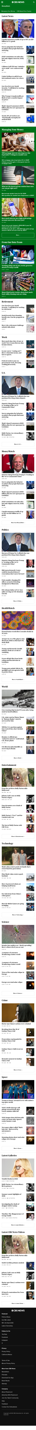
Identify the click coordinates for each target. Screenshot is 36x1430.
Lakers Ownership (7, 1326)
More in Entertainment (17, 836)
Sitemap (4, 1383)
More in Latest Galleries (17, 1225)
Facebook (5, 1337)
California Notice (7, 1354)
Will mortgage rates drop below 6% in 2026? (15, 160)
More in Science (17, 993)
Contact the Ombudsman (9, 1407)
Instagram (5, 1340)
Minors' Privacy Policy (8, 1363)
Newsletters (5, 1371)
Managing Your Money (8, 11)
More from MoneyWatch (17, 522)
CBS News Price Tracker (24, 11)
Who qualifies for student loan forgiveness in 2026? (18, 195)
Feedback (5, 1404)
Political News (6, 1317)
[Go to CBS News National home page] (18, 2)
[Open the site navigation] (6, 2)
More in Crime (17, 1070)
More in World (17, 758)
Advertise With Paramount (10, 1395)
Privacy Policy (6, 1351)
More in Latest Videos (17, 1303)
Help (3, 1401)
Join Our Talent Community (10, 1398)
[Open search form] (34, 2)
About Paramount (7, 1392)
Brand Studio (6, 1380)
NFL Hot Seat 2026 (7, 1323)
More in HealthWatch (17, 679)
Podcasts (4, 1374)
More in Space (17, 1148)
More (17, 235)
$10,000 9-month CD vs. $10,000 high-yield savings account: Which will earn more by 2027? (18, 229)
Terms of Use (6, 1360)
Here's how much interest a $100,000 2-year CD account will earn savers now (16, 226)
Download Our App (7, 1377)
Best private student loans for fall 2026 (14, 193)
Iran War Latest (6, 1320)
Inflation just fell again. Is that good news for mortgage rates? (16, 162)
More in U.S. (17, 444)
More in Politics (17, 601)
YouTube (4, 1334)
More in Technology (17, 915)
